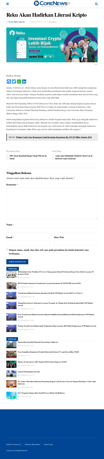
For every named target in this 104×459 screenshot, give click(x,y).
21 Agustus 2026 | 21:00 (26, 365)
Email (10, 237)
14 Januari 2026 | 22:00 (26, 287)
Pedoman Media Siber (32, 444)
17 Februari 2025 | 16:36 (26, 375)
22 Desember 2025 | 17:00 (27, 297)
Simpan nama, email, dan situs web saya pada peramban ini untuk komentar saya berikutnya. (49, 251)
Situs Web (59, 237)
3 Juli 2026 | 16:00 (24, 278)
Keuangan (52, 22)
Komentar (12, 184)
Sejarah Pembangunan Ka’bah (29, 371)
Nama (10, 224)
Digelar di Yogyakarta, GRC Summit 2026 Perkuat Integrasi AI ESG (42, 362)
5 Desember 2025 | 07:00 (26, 329)
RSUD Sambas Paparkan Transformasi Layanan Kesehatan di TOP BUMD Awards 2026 (49, 283)
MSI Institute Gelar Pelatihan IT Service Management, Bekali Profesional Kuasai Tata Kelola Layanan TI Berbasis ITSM (56, 273)
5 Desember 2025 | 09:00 (26, 309)
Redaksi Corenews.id (13, 444)
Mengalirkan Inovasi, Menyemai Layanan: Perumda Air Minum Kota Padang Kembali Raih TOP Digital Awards (55, 304)
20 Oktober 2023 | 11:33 (37, 22)
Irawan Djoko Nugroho (16, 22)
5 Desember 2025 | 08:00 (26, 320)
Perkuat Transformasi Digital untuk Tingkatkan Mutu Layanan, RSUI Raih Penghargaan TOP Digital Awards (57, 326)
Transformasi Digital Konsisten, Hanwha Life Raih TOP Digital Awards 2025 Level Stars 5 (50, 293)
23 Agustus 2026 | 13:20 (26, 346)
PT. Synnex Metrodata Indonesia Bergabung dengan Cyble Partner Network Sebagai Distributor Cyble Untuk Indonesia (57, 382)
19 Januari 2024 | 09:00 (26, 387)
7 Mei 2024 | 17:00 (24, 355)
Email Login (48, 444)
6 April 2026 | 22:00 (25, 396)
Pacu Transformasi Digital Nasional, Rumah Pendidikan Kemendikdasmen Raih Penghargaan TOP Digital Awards (56, 315)
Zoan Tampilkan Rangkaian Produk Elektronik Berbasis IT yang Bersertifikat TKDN (48, 352)
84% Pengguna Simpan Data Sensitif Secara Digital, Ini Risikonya (41, 393)
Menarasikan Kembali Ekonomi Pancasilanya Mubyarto (38, 342)
